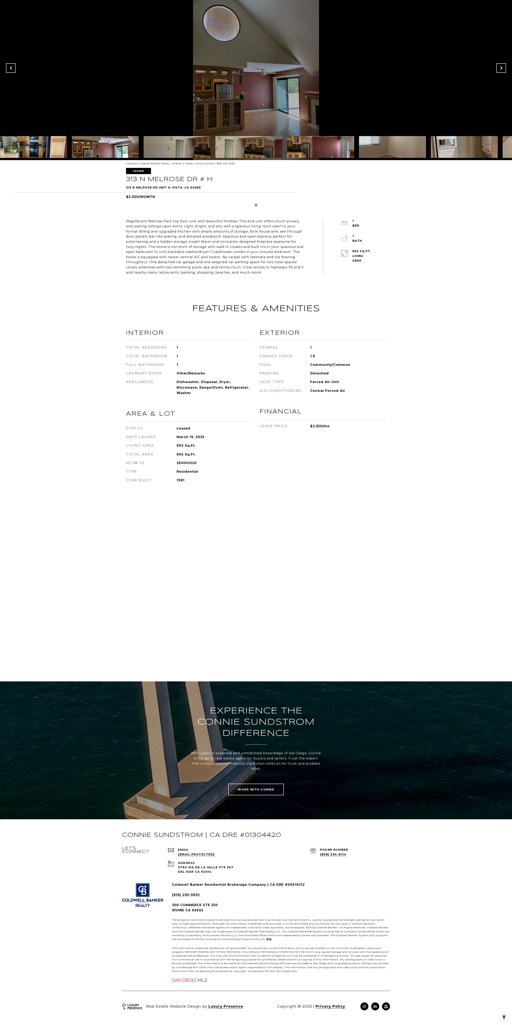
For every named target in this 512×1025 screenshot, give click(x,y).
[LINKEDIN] (375, 1006)
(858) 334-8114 (333, 854)
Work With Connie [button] (256, 789)
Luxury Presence (225, 1006)
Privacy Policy (330, 1006)
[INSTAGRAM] (364, 1006)
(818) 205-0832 (186, 895)
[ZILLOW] (386, 1006)
